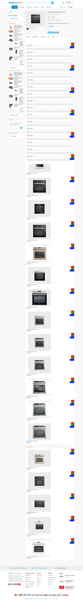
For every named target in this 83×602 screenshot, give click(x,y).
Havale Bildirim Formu (52, 577)
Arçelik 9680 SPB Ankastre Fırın (32, 173)
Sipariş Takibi (27, 577)
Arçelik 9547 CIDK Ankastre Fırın (32, 262)
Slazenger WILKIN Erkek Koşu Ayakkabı (21, 43)
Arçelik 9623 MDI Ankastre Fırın (32, 307)
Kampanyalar (29, 7)
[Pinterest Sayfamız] (20, 584)
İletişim (38, 579)
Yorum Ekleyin (57, 14)
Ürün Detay (47, 186)
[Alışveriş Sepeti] (63, 2)
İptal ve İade (27, 579)
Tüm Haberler (13, 136)
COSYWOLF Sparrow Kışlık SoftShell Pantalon (22, 52)
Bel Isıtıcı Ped (16, 47)
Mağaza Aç (39, 581)
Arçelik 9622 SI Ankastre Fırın (32, 351)
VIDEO (53, 36)
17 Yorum (52, 14)
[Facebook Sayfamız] (9, 584)
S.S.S (38, 586)
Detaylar (28, 36)
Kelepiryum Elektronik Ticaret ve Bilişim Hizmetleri (34, 598)
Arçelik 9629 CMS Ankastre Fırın (32, 217)
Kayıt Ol (70, 3)
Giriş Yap (67, 3)
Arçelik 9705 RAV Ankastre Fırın (32, 467)
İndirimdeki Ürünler (14, 18)
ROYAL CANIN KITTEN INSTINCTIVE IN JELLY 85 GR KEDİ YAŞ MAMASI (18, 26)
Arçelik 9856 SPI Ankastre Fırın (32, 418)
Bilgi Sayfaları (48, 7)
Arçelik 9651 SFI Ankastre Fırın (32, 396)
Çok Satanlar (36, 7)
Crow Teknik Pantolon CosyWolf (18, 58)
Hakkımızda (39, 577)
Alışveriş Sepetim (51, 579)
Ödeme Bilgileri (35, 36)
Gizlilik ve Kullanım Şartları (30, 581)
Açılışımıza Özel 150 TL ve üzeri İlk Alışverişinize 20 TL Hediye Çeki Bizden (70, 587)
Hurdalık (42, 7)
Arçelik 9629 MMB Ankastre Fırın (32, 512)
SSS (49, 36)
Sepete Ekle (53, 186)
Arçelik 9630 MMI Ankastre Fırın (32, 329)
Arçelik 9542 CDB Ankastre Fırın (32, 534)
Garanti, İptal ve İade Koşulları (29, 587)
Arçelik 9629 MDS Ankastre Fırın (56, 12)
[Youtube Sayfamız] (18, 584)
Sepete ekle (51, 32)
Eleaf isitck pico (21, 61)
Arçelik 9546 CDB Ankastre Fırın (32, 556)
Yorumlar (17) (43, 36)
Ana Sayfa (15, 7)
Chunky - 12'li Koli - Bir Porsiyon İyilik (18, 31)
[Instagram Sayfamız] (14, 584)
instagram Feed (39, 575)
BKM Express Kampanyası (69, 575)
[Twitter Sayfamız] (11, 584)
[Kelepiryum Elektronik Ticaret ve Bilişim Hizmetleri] (15, 3)
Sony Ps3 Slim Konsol (18, 38)
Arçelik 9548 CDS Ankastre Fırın (32, 195)
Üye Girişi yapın (50, 575)
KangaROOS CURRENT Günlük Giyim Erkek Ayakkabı (18, 35)
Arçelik (53, 16)
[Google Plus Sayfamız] (16, 584)
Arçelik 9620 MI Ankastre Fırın (32, 284)
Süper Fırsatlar (21, 7)
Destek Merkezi (28, 575)
